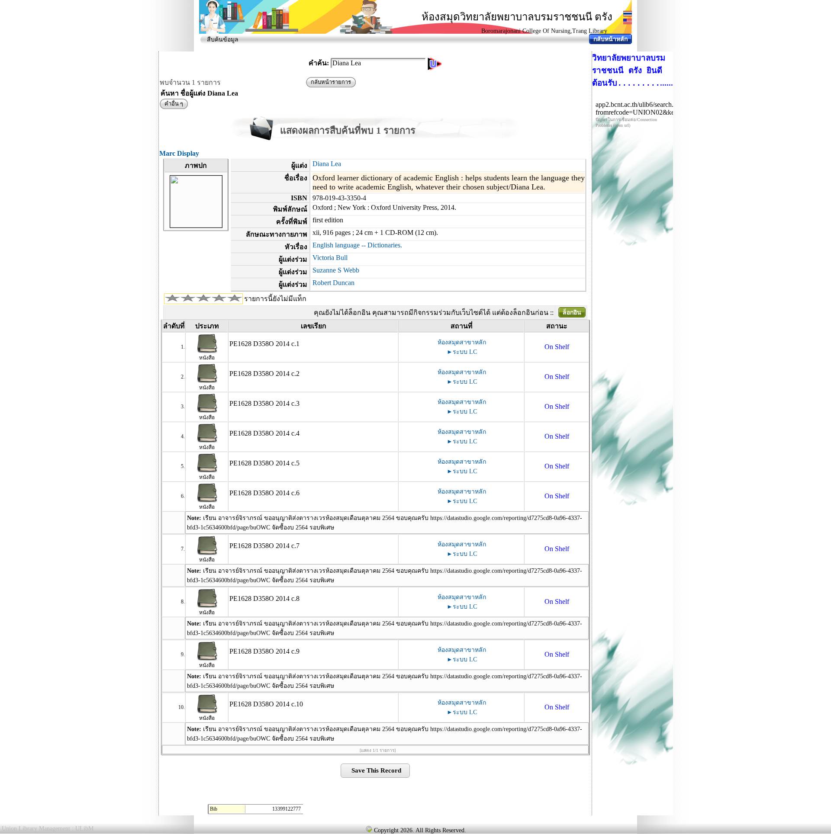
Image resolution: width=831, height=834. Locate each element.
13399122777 (286, 809)
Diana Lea (326, 163)
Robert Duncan (333, 282)
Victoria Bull (330, 257)
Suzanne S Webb (335, 270)
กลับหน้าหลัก (610, 39)
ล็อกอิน (572, 312)
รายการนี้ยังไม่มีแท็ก (275, 298)
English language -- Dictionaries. (357, 245)
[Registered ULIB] (368, 828)
